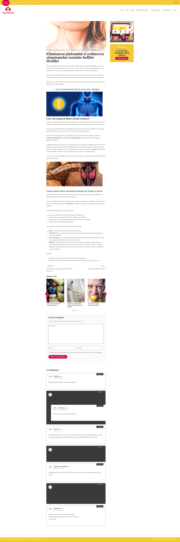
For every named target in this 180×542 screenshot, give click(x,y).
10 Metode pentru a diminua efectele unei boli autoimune (59, 268)
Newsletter (166, 2)
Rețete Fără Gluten (167, 10)
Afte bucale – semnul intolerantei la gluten (93, 304)
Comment (52, 326)
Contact (175, 10)
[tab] (74, 310)
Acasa (122, 10)
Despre (127, 10)
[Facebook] (175, 2)
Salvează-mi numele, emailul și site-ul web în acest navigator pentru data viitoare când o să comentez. (76, 352)
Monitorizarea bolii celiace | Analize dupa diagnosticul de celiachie (74, 305)
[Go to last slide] (46, 294)
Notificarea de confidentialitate (19, 539)
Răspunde (99, 374)
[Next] (105, 294)
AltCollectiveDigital (173, 539)
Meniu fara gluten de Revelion (97, 267)
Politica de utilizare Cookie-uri (35, 539)
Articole (132, 10)
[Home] (46, 50)
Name (51, 348)
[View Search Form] (171, 2)
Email (80, 348)
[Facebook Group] (177, 2)
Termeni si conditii (6, 539)
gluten (95, 149)
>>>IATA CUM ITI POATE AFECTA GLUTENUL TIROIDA (75, 89)
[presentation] (55, 291)
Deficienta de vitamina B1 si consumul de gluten (54, 304)
